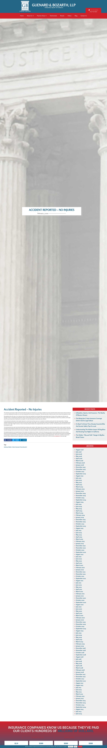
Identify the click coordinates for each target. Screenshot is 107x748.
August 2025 (79, 476)
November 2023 (81, 522)
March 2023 (79, 539)
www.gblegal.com (57, 436)
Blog (76, 16)
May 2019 (79, 637)
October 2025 (80, 471)
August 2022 (79, 554)
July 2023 (78, 530)
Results (62, 16)
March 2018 (79, 668)
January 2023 (80, 543)
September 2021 (81, 578)
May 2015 (79, 692)
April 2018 (79, 666)
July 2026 (78, 452)
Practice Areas (41, 16)
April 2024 (79, 511)
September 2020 (81, 602)
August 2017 (79, 683)
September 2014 (81, 707)
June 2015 (79, 690)
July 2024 (78, 504)
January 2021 (80, 596)
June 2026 (79, 454)
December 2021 (80, 572)
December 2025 (80, 467)
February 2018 (80, 670)
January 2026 (80, 465)
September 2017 (81, 681)
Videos (69, 16)
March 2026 (79, 460)
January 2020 (80, 620)
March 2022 (79, 565)
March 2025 (79, 487)
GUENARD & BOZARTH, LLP (54, 5)
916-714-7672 (93, 11)
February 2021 (80, 594)
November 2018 (81, 650)
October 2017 (80, 679)
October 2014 (80, 705)
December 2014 (81, 700)
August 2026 (79, 450)
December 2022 (81, 546)
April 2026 (79, 458)
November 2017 (81, 676)
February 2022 (80, 567)
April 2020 (79, 613)
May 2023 (79, 535)
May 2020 (79, 611)
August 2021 (79, 580)
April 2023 (79, 537)
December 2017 (80, 674)
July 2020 (79, 607)
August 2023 (79, 528)
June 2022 (79, 559)
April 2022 (79, 563)
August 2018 (79, 657)
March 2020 (79, 615)
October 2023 (80, 524)
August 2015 (79, 685)
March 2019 (79, 642)
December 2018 (80, 648)
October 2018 (80, 652)
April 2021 (79, 589)
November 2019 (81, 624)
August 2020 (80, 604)
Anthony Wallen (8, 447)
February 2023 (80, 541)
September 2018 (81, 655)
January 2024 (80, 517)
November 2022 (81, 548)
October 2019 (80, 626)
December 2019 (81, 622)
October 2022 (80, 550)
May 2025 (79, 482)
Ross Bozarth (23, 447)
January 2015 (80, 698)
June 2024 (79, 506)
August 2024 (79, 502)
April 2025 (79, 484)
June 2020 (79, 609)
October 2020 (80, 600)
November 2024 (81, 495)
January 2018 (80, 672)
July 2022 (78, 556)
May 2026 (79, 456)
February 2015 (80, 696)
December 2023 (80, 519)
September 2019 (81, 628)
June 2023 (79, 532)
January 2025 (80, 491)
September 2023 (81, 526)
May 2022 (79, 561)
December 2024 (81, 493)
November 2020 (81, 598)
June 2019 (79, 635)
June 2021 (79, 585)
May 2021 (79, 587)
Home (22, 16)
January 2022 (80, 570)
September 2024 (81, 500)
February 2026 (80, 463)
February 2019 (80, 644)
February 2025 (80, 489)
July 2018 (78, 659)
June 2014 (79, 713)
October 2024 (80, 498)
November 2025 (81, 469)
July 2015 (78, 687)
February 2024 (80, 515)
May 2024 (79, 508)
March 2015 (79, 694)
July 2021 (78, 583)
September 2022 (81, 552)
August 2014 (79, 709)
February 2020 (80, 618)
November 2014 (81, 703)
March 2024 (79, 513)
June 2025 (79, 480)
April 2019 (79, 639)
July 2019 (78, 633)
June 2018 (79, 661)
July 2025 (78, 478)
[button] (8, 440)
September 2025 (81, 474)
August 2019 (79, 631)
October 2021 (80, 576)
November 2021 (81, 574)
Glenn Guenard (16, 447)
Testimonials (53, 16)
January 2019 (80, 646)
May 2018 (79, 663)
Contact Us (84, 16)
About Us (29, 16)
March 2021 (79, 591)
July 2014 (78, 711)
